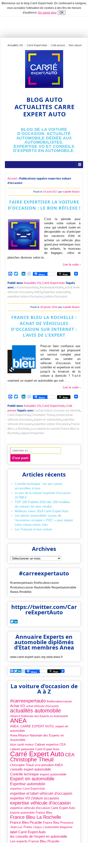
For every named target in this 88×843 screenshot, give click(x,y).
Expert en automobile (47, 419)
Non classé (75, 45)
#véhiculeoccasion (59, 701)
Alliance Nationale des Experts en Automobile (39, 716)
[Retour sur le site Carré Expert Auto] (44, 69)
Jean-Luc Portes (21, 827)
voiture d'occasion (55, 296)
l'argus (37, 827)
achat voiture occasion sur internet (58, 410)
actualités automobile (35, 710)
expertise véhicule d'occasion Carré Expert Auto (42, 808)
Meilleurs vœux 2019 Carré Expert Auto (41, 511)
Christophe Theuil (42, 415)
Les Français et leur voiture (33, 529)
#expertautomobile (52, 287)
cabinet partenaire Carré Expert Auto (34, 749)
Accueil (12, 178)
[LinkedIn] (19, 671)
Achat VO (17, 706)
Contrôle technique (24, 774)
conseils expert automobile (30, 769)
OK (62, 12)
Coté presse (58, 45)
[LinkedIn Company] (16, 622)
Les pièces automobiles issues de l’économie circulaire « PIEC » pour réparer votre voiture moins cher (44, 520)
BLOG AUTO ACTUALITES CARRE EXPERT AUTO (45, 107)
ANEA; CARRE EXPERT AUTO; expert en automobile (39, 729)
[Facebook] (12, 671)
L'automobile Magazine (58, 827)
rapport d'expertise (32, 433)
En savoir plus (47, 12)
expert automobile (53, 774)
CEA (69, 755)
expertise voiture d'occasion (25, 296)
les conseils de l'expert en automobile (38, 836)
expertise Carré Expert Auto (27, 788)
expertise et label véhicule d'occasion (41, 793)
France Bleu (44, 812)
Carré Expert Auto (37, 45)
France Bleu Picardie (26, 822)
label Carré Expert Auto (28, 832)
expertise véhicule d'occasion (40, 803)
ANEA (38, 292)
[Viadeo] (23, 671)
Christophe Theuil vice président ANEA (36, 765)
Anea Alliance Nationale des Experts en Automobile (37, 738)
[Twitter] (12, 622)
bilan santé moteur (22, 744)
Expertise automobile (56, 292)
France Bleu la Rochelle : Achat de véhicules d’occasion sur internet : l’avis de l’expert (44, 326)
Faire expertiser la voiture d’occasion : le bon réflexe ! (44, 205)
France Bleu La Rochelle (35, 817)
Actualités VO (15, 45)
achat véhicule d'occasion (42, 706)
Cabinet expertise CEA (50, 744)
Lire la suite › (71, 264)
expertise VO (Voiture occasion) (34, 798)
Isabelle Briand (71, 191)
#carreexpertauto (27, 287)
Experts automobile (22, 812)
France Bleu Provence (58, 822)
